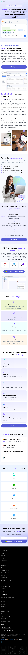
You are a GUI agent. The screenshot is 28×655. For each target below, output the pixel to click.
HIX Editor (14, 498)
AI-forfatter (3, 567)
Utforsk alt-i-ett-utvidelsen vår (15, 541)
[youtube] (10, 630)
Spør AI (3, 575)
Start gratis (14, 67)
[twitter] (4, 630)
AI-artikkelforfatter (5, 570)
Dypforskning (4, 560)
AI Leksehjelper (4, 572)
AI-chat (2, 553)
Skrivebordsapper (5, 586)
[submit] (25, 36)
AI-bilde (3, 555)
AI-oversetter (4, 577)
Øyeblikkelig (14, 35)
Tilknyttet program (5, 611)
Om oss (3, 604)
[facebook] (2, 630)
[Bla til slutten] (8, 35)
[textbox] (14, 29)
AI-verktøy (3, 591)
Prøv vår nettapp (14, 537)
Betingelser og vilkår (6, 616)
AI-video (3, 558)
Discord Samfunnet (5, 621)
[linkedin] (7, 630)
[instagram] (12, 630)
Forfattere (3, 606)
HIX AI (14, 478)
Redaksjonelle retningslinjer (7, 609)
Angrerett (3, 618)
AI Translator (14, 518)
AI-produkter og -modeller (7, 597)
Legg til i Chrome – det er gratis (15, 271)
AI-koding (3, 565)
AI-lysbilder (3, 563)
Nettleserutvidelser (5, 584)
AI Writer (14, 488)
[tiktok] (15, 630)
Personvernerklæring (6, 613)
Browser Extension (14, 508)
